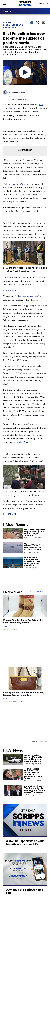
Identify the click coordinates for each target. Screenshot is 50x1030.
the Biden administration (26, 296)
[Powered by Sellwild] (43, 741)
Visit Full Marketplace (38, 592)
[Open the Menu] (4, 4)
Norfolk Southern (24, 441)
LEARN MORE (10, 290)
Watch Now (42, 4)
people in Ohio (19, 183)
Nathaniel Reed (18, 93)
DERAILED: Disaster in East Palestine (14, 25)
